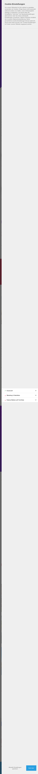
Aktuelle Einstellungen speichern (15, 768)
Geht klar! (31, 768)
